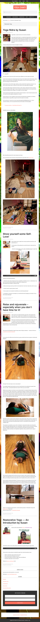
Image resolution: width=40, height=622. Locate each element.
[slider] (35, 275)
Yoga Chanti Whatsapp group (12, 574)
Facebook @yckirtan (23, 614)
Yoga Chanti (20, 7)
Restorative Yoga (10, 227)
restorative (9, 298)
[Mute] (33, 275)
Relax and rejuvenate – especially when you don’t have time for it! (17, 307)
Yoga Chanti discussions (7, 587)
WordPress (26, 620)
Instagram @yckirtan (16, 614)
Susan (23, 527)
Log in (29, 620)
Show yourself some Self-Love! (17, 235)
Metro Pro (16, 620)
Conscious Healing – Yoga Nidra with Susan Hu (13, 105)
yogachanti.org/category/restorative (9, 331)
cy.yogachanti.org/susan (16, 510)
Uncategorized (5, 583)
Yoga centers (5, 585)
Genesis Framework (21, 620)
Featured (4, 579)
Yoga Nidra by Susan (14, 30)
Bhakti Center (31, 157)
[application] (20, 275)
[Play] (3, 275)
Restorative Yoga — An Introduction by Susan (16, 521)
